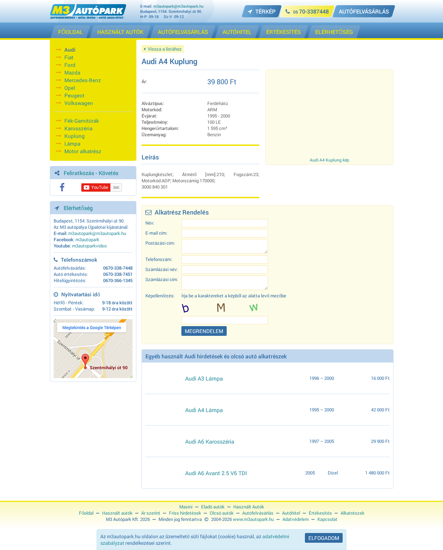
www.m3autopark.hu (253, 519)
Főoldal (86, 513)
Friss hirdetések (185, 513)
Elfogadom (323, 537)
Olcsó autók (222, 513)
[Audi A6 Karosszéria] (162, 441)
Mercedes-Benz (82, 80)
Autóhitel (291, 513)
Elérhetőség (78, 207)
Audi (69, 49)
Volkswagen (78, 102)
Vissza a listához (164, 49)
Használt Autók (248, 507)
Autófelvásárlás (257, 513)
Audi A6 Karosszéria (209, 441)
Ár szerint (150, 513)
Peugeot (74, 95)
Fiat (68, 57)
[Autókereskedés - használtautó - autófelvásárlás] (88, 17)
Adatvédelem (295, 519)
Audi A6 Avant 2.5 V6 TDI (216, 473)
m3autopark (87, 239)
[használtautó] (162, 473)
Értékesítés (320, 513)
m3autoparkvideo (89, 246)
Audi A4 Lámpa (204, 409)
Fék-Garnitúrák (81, 120)
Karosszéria (78, 128)
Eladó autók (213, 507)
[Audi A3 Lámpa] (162, 378)
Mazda (72, 72)
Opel (69, 87)
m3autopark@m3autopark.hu (178, 6)
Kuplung (74, 135)
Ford (69, 64)
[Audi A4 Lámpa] (162, 410)
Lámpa (72, 143)
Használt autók (117, 513)
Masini (185, 507)
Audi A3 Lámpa (204, 378)
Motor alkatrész (82, 151)
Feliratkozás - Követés (91, 172)
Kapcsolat (327, 519)
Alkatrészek (352, 513)
